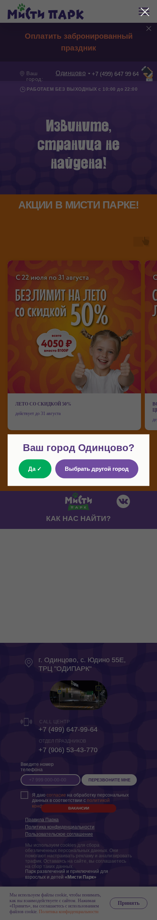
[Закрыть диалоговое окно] (145, 12)
